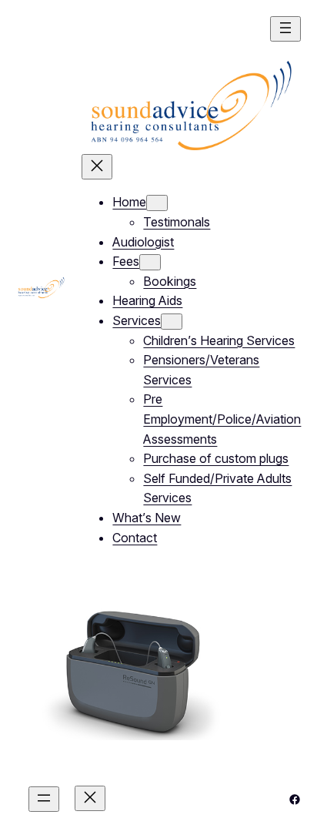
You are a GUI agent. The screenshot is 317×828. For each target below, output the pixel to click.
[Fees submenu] (150, 262)
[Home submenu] (157, 203)
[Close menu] (97, 166)
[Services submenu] (171, 321)
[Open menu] (285, 29)
